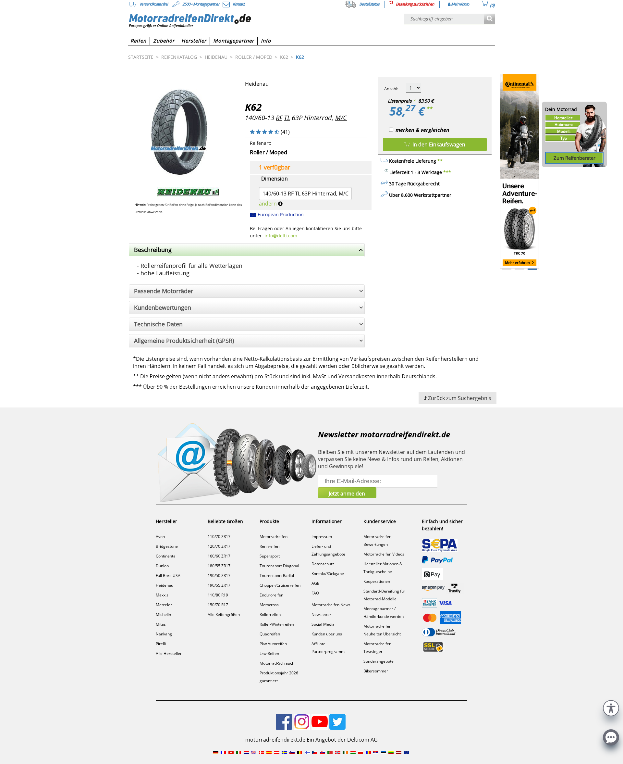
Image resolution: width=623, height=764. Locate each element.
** (429, 108)
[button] (611, 707)
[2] (532, 269)
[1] (519, 269)
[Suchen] (489, 19)
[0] (506, 269)
